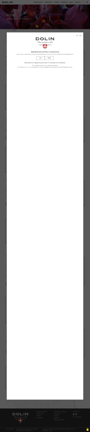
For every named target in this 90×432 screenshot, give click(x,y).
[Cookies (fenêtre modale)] (87, 429)
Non (49, 58)
